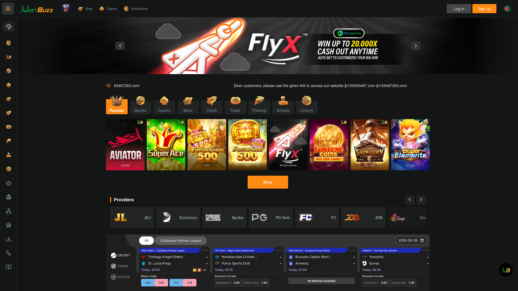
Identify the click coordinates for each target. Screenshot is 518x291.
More (267, 182)
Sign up (484, 8)
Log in (459, 8)
